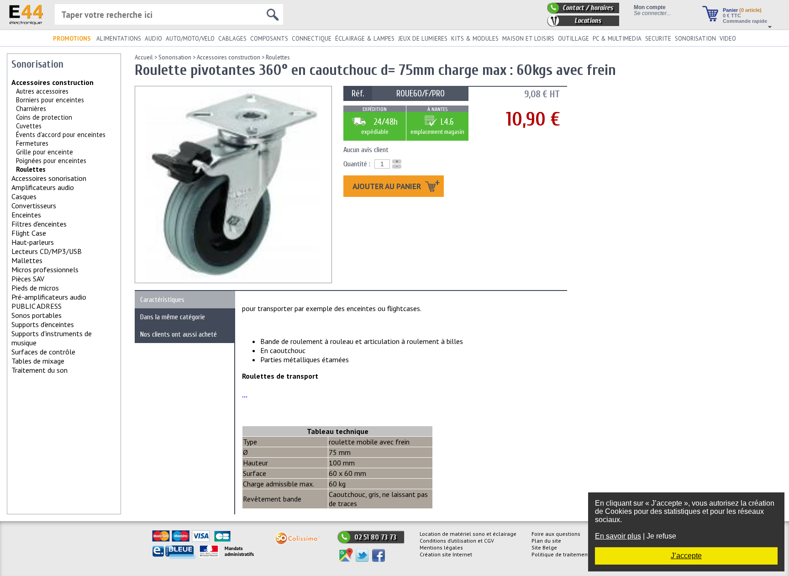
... (244, 394)
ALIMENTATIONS (118, 38)
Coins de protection (44, 117)
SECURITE (658, 38)
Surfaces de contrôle (43, 351)
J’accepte (686, 556)
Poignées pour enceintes (51, 160)
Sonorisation (174, 57)
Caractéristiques (162, 300)
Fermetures (32, 143)
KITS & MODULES (475, 38)
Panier (742, 10)
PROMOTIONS (72, 38)
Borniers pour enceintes (50, 99)
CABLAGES (232, 38)
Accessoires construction (52, 82)
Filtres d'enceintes (39, 223)
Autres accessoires (42, 91)
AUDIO (153, 38)
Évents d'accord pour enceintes (60, 134)
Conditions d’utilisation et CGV (457, 540)
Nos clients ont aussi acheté (178, 334)
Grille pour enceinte (44, 152)
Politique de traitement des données (577, 554)
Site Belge (544, 547)
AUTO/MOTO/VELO (190, 38)
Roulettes (278, 57)
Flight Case (28, 233)
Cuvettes (29, 126)
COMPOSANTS (269, 38)
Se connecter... (652, 13)
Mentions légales (441, 547)
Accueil (144, 57)
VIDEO (728, 38)
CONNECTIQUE (311, 38)
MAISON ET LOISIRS (528, 38)
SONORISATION (695, 38)
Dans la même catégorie (172, 317)
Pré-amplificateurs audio (48, 296)
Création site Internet (446, 554)
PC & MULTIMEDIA (617, 38)
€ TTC (732, 15)
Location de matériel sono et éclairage (468, 533)
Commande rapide (745, 21)
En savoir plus (618, 536)
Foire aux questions (555, 533)
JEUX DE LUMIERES (422, 38)
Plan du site (546, 540)
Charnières (31, 108)
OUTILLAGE (573, 38)
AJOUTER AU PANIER (387, 186)
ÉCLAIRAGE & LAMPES (364, 38)
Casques (24, 196)
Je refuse (661, 536)
